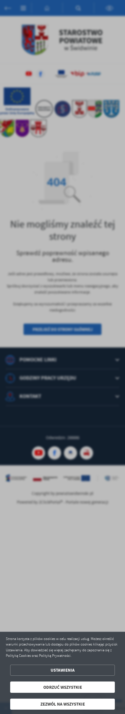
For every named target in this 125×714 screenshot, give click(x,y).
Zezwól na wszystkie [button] (62, 704)
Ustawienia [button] (63, 670)
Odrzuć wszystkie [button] (62, 687)
